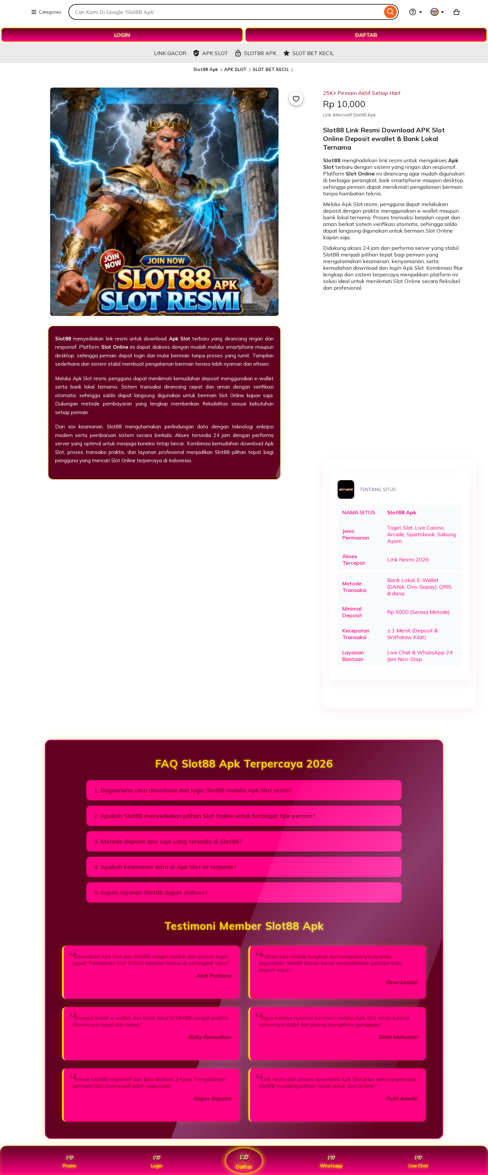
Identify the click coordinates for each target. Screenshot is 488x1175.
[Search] (390, 12)
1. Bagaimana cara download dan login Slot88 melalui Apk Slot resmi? (193, 790)
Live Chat (418, 1165)
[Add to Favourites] (296, 99)
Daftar (244, 1166)
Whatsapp (331, 1165)
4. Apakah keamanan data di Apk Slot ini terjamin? (165, 867)
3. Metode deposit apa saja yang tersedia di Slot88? (168, 841)
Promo (69, 1165)
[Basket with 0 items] (456, 12)
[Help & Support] (416, 12)
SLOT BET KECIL (271, 69)
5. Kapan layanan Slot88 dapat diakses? (150, 892)
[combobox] (225, 12)
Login (156, 1165)
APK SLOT (235, 69)
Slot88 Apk (205, 69)
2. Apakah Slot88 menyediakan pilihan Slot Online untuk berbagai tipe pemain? (204, 816)
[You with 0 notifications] (437, 12)
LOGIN (122, 35)
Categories (50, 12)
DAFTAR (366, 35)
